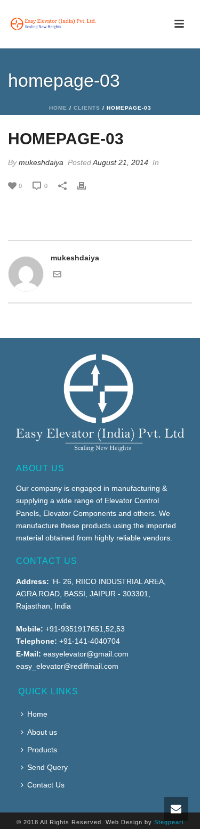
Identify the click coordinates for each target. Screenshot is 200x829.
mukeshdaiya (41, 162)
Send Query (47, 767)
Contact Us (46, 785)
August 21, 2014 (120, 162)
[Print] (87, 185)
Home (58, 108)
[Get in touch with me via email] (57, 276)
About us (42, 732)
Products (42, 749)
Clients (87, 108)
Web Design (124, 822)
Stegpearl (168, 822)
